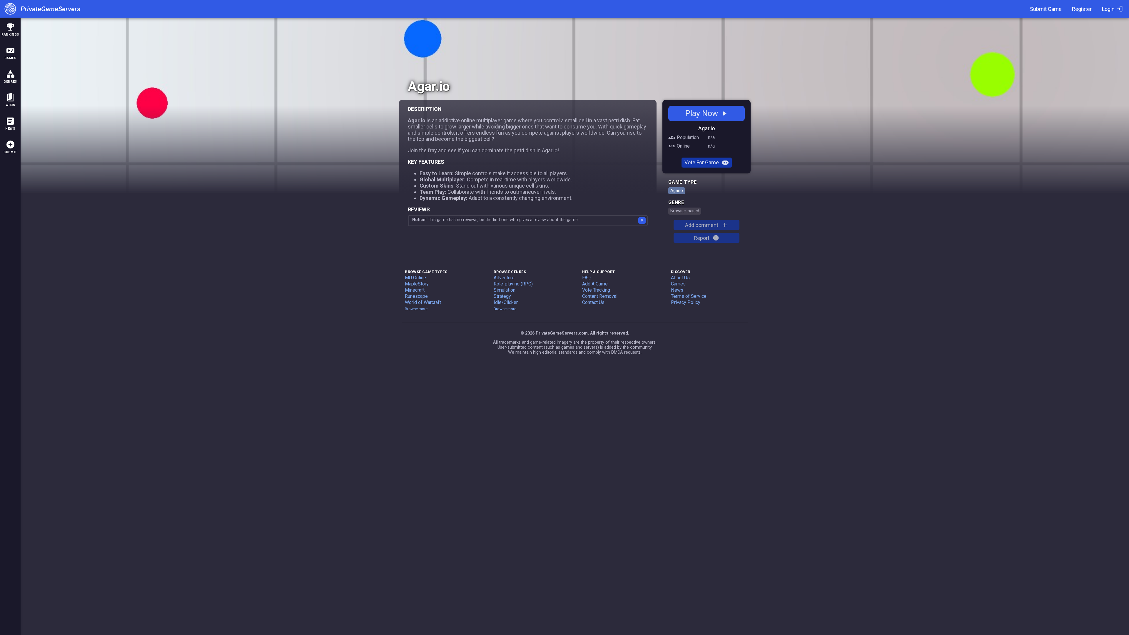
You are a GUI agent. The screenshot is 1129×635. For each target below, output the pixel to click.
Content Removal (599, 296)
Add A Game (595, 284)
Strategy (502, 296)
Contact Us (593, 302)
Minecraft (415, 290)
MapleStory (417, 284)
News (677, 290)
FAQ (586, 277)
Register (1082, 9)
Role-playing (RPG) (513, 284)
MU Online (415, 277)
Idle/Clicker (506, 302)
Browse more (416, 308)
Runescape (416, 296)
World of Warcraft (423, 302)
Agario (676, 190)
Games (678, 284)
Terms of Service (689, 296)
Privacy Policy (685, 302)
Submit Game (1046, 9)
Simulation (504, 290)
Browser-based (684, 210)
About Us (680, 277)
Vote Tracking (596, 290)
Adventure (504, 277)
